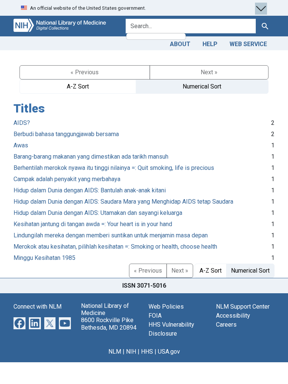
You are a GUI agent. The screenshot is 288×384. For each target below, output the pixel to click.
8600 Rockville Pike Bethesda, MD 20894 (108, 323)
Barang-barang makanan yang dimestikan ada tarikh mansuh (91, 156)
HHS (147, 351)
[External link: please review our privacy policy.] (20, 322)
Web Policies (166, 306)
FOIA (155, 315)
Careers (226, 324)
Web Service (248, 44)
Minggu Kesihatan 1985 (44, 257)
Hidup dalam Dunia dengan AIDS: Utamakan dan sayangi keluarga (98, 212)
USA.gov (169, 351)
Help (210, 44)
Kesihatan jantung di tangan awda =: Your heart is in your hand (93, 224)
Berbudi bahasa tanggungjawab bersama (66, 134)
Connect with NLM (38, 306)
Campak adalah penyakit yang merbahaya (67, 179)
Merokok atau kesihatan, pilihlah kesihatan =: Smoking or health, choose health (115, 246)
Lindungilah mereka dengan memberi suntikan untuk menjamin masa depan (111, 235)
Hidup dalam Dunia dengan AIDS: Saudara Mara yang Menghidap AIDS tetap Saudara (123, 201)
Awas (21, 145)
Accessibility (233, 315)
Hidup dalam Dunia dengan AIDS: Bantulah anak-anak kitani (90, 190)
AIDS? (22, 122)
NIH (131, 351)
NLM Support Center (243, 306)
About (180, 44)
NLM (114, 351)
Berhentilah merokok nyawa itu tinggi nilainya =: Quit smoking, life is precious (114, 167)
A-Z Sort (78, 86)
